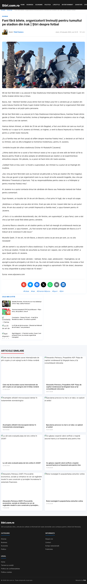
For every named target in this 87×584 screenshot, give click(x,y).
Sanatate (78, 4)
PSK (84, 580)
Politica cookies (6, 572)
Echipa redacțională (52, 546)
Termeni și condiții (7, 565)
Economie (38, 4)
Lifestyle (56, 4)
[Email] (56, 284)
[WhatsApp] (50, 284)
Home (23, 4)
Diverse (9, 10)
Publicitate (49, 549)
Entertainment (67, 4)
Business (30, 4)
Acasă (3, 10)
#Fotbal (26, 291)
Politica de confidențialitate (10, 569)
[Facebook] (37, 284)
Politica (48, 4)
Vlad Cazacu (18, 32)
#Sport (55, 291)
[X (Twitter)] (43, 284)
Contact (48, 542)
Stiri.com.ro (7, 522)
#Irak (33, 291)
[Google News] (23, 284)
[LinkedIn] (63, 284)
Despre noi (49, 539)
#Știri (62, 291)
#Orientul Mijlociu (43, 291)
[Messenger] (30, 284)
